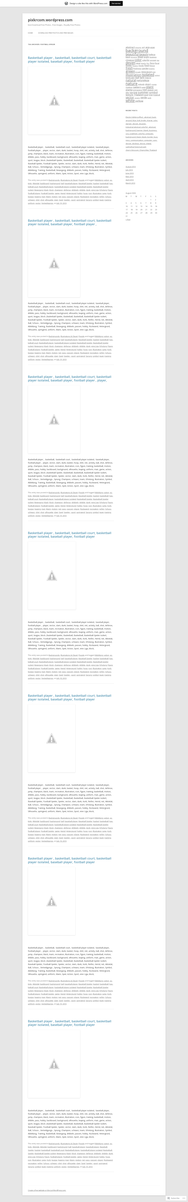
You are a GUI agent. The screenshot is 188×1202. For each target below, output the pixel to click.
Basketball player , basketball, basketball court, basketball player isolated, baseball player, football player (69, 59)
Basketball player (46, 186)
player (76, 196)
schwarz (31, 200)
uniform (31, 203)
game (57, 193)
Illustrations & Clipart (69, 180)
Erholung (103, 190)
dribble (82, 190)
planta (129, 89)
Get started (116, 3)
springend (80, 200)
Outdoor (129, 87)
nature (131, 83)
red (144, 89)
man (43, 196)
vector (38, 203)
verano (137, 98)
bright (146, 57)
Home (30, 33)
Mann (48, 196)
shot (42, 200)
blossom (134, 57)
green (130, 71)
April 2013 (130, 180)
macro (148, 77)
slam (56, 200)
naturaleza (143, 80)
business (153, 57)
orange (154, 84)
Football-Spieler (47, 193)
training (108, 200)
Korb (109, 193)
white (130, 100)
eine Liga (95, 190)
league (31, 196)
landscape (130, 77)
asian (152, 47)
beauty (143, 54)
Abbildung (99, 180)
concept (153, 60)
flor (148, 63)
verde (144, 97)
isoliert (157, 75)
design (130, 62)
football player (34, 193)
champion (59, 190)
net (59, 196)
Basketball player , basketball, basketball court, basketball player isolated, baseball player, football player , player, (69, 378)
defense (67, 190)
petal (144, 87)
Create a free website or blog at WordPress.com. (47, 1190)
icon (90, 193)
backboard (44, 183)
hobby (79, 193)
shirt (37, 200)
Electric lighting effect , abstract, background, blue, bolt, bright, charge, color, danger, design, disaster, (142, 120)
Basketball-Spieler (84, 186)
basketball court (57, 1150)
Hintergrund (71, 193)
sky (127, 92)
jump (104, 193)
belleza (152, 54)
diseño (143, 63)
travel (145, 94)
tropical (156, 94)
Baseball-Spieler (85, 183)
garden (145, 68)
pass (64, 196)
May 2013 (129, 176)
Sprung (89, 200)
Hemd (62, 193)
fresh (129, 68)
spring (133, 92)
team (102, 200)
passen (70, 196)
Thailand (138, 94)
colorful (145, 60)
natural (131, 80)
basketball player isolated (65, 186)
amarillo (138, 47)
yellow (139, 101)
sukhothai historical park (136, 147)
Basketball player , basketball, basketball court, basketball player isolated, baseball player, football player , (69, 222)
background (55, 183)
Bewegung (38, 190)
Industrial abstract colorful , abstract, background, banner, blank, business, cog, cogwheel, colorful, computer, (141, 130)
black (46, 190)
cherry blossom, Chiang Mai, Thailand (141, 150)
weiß (149, 98)
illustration (97, 193)
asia (147, 47)
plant (150, 87)
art (143, 47)
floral (157, 63)
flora (152, 63)
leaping (38, 196)
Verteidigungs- (47, 203)
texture (129, 94)
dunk (88, 190)
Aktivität (36, 183)
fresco (152, 65)
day (158, 60)
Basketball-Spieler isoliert (45, 1153)
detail (138, 63)
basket (96, 183)
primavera (137, 90)
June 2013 (130, 173)
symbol (96, 200)
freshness (137, 68)
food (146, 65)
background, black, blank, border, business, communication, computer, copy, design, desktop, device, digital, (142, 140)
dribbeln (75, 190)
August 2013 (131, 166)
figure (110, 190)
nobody (141, 84)
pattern (137, 87)
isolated (148, 74)
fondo (141, 65)
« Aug (128, 219)
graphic (152, 69)
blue (140, 56)
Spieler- (67, 200)
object (148, 84)
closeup (130, 60)
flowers (135, 66)
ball (62, 183)
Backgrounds (54, 180)
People (82, 180)
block (51, 190)
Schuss (108, 196)
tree (151, 94)
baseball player (71, 183)
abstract (130, 47)
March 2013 (130, 183)
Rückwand (84, 196)
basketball (104, 183)
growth (138, 72)
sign (156, 90)
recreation (94, 196)
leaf (137, 77)
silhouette (49, 200)
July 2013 (129, 170)
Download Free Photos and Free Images (55, 33)
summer (143, 92)
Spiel (61, 200)
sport (73, 200)
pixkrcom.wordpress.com (50, 19)
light (142, 77)
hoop (85, 193)
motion (55, 196)
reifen (101, 196)
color (138, 60)
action (106, 180)
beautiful (132, 54)
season (150, 89)
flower (129, 65)
